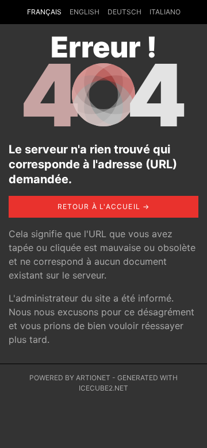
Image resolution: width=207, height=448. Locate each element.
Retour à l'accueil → (103, 206)
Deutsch (124, 11)
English (84, 11)
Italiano (165, 11)
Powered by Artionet (69, 377)
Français (44, 11)
